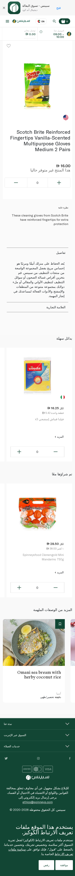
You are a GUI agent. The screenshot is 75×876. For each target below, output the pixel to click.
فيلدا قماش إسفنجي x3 (49, 419)
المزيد (60, 436)
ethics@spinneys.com (37, 802)
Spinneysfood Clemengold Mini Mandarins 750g (43, 557)
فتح (58, 7)
